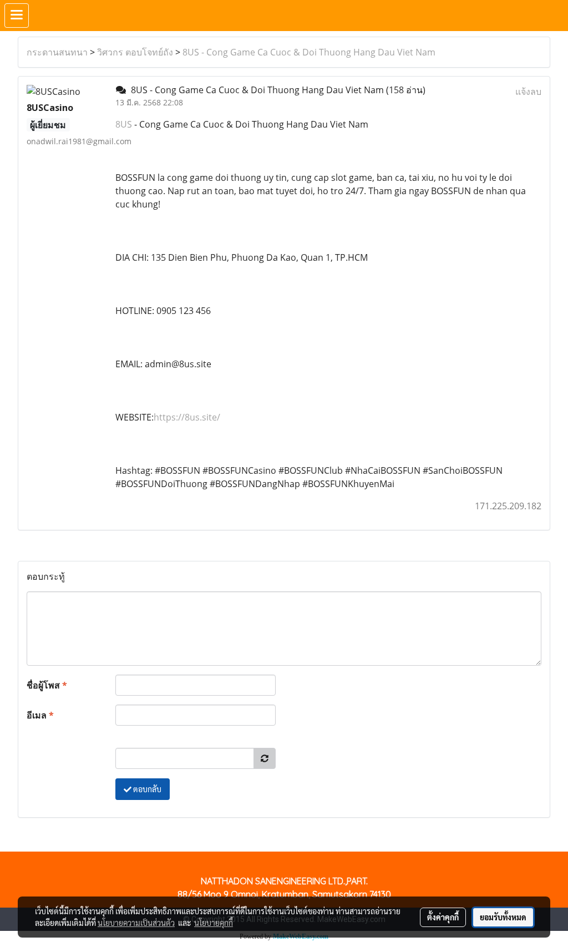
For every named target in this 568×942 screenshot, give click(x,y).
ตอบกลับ (146, 789)
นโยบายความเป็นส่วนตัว (136, 923)
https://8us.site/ (187, 417)
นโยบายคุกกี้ (213, 923)
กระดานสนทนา (57, 52)
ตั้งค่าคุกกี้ (443, 917)
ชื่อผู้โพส (47, 685)
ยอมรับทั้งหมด (503, 917)
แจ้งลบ (528, 91)
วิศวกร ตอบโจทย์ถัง (135, 52)
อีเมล (40, 715)
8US (123, 124)
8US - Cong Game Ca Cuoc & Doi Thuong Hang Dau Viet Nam (308, 52)
